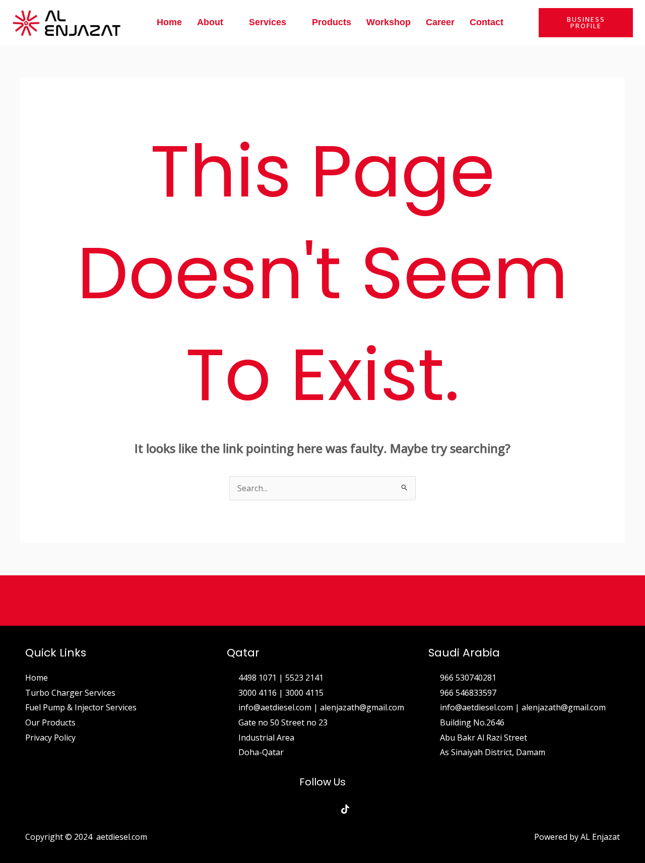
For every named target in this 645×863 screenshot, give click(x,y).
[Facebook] (300, 809)
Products (331, 22)
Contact (486, 22)
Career (440, 22)
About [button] (210, 22)
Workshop (388, 22)
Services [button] (267, 22)
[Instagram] (323, 809)
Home (169, 22)
